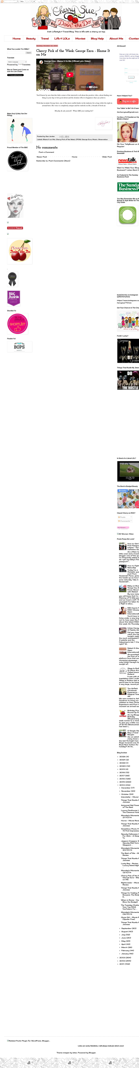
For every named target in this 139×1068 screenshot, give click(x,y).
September (126, 928)
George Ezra (87, 139)
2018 (122, 772)
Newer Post (42, 157)
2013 (122, 958)
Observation (103, 139)
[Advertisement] (16, 182)
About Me (116, 38)
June (123, 938)
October (125, 794)
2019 (122, 769)
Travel (45, 38)
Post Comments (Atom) (59, 161)
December (126, 788)
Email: (126, 72)
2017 (122, 776)
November (126, 791)
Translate (26, 65)
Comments (125, 521)
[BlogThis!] (62, 137)
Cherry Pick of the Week (65, 139)
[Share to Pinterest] (68, 137)
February (125, 950)
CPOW (78, 139)
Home (17, 38)
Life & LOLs (62, 38)
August (124, 931)
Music (94, 139)
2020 (122, 766)
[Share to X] (64, 137)
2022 (122, 763)
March (124, 947)
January (125, 954)
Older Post (107, 157)
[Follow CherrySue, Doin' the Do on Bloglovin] (15, 217)
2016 (122, 779)
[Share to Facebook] (66, 137)
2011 (122, 964)
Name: (126, 68)
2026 (122, 757)
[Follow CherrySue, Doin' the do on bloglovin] (123, 529)
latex (75, 1053)
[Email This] (60, 137)
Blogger (92, 1053)
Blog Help (97, 38)
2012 (122, 961)
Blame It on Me (49, 139)
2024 (122, 760)
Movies (80, 38)
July (123, 935)
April (123, 944)
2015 (122, 782)
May (123, 941)
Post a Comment (46, 152)
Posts (122, 517)
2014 (122, 785)
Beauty (31, 38)
